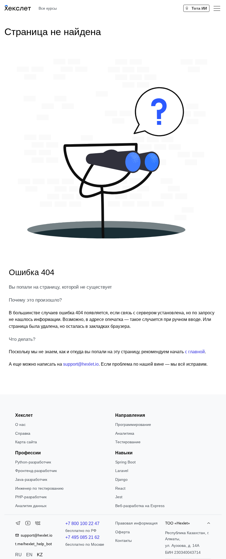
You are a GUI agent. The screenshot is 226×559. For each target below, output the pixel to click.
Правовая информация (136, 523)
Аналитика (124, 433)
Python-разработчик (33, 462)
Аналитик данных (31, 505)
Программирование (133, 424)
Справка (22, 433)
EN (29, 554)
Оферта (122, 532)
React (120, 488)
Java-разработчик (31, 479)
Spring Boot (125, 462)
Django (121, 479)
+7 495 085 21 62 (82, 537)
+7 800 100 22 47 (82, 523)
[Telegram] (18, 524)
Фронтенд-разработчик (36, 470)
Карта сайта (26, 442)
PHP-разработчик (31, 497)
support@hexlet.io (81, 364)
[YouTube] (28, 524)
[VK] (38, 524)
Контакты (123, 540)
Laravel (121, 470)
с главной (195, 351)
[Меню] (217, 8)
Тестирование (128, 442)
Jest (118, 497)
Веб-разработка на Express (140, 505)
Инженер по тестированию (39, 488)
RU (18, 554)
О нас (20, 424)
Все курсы (48, 8)
